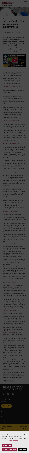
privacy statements (13, 440)
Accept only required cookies (9, 449)
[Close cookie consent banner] (26, 435)
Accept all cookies (7, 445)
